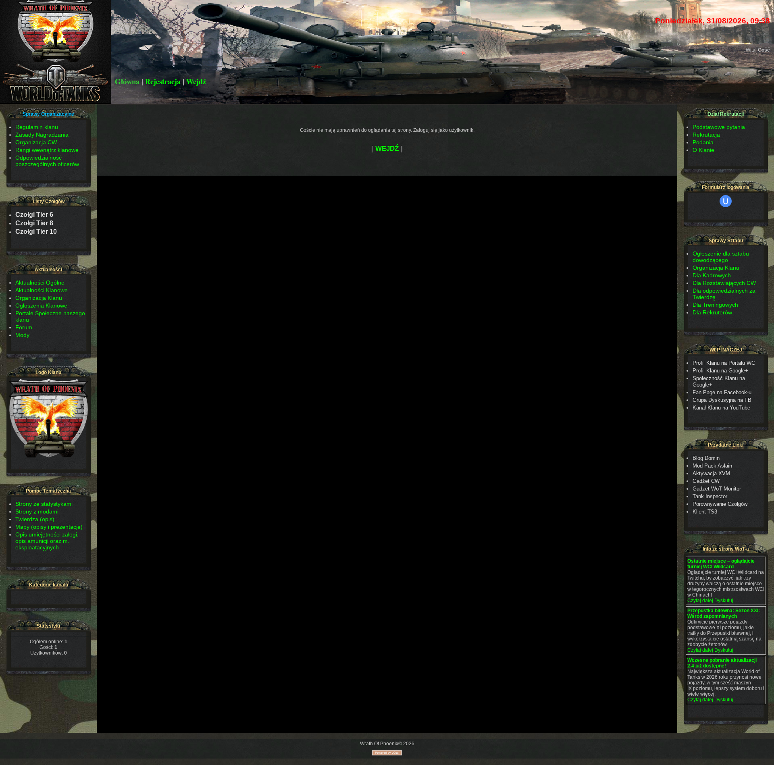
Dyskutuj (723, 600)
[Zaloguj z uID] (726, 201)
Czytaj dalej (700, 600)
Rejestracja (163, 81)
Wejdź (196, 81)
